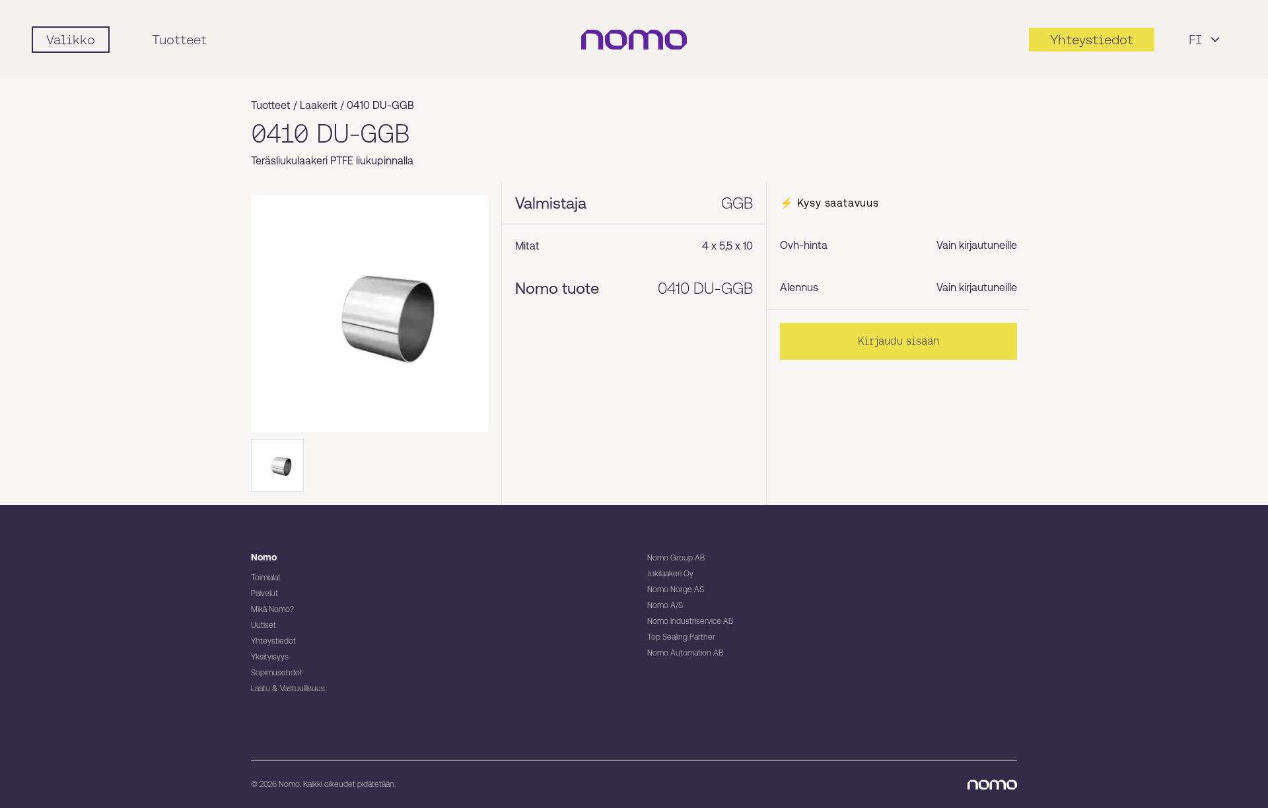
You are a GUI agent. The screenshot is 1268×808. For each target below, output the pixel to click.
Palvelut (264, 593)
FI (1195, 40)
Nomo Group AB (676, 557)
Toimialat (266, 577)
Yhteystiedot (273, 641)
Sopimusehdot (276, 672)
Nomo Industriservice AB (690, 621)
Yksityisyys (270, 656)
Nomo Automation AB (685, 652)
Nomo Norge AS (675, 589)
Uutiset (263, 625)
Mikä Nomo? (272, 609)
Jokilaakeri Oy (670, 573)
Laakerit (318, 105)
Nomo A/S (665, 605)
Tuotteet (179, 40)
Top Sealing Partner (681, 637)
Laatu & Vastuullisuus (288, 688)
